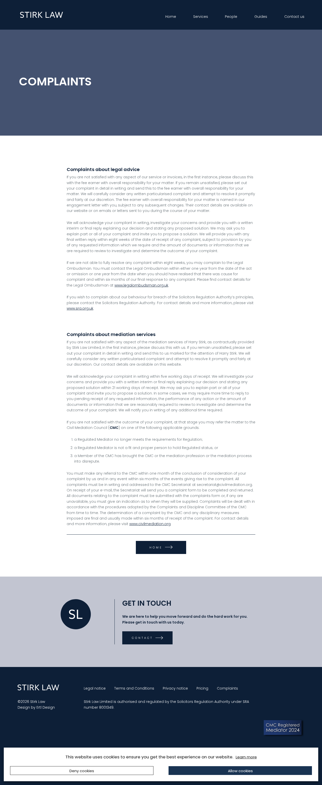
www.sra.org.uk (80, 308)
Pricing (202, 688)
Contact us (294, 16)
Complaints (227, 688)
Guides (260, 16)
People (231, 16)
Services (200, 16)
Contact (142, 638)
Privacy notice (175, 688)
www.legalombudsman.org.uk (141, 285)
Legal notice (95, 688)
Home (170, 16)
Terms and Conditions (134, 688)
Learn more (246, 757)
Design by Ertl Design (36, 707)
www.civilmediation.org (150, 523)
